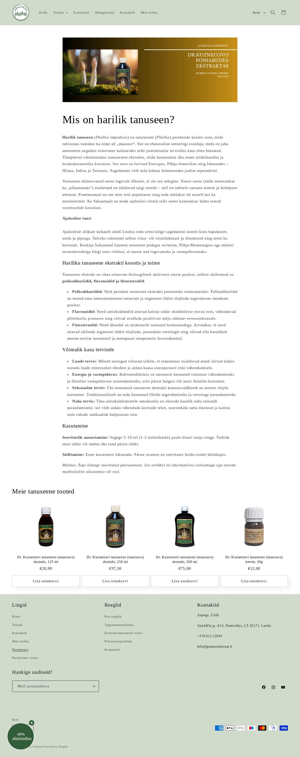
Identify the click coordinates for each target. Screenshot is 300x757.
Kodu (16, 616)
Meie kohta (20, 641)
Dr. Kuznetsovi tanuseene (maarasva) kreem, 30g (254, 559)
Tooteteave (20, 649)
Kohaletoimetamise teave (123, 633)
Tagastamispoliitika (119, 625)
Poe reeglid (113, 616)
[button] (60, 12)
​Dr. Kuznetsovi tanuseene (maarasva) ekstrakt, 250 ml (115, 559)
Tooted (17, 625)
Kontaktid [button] (208, 605)
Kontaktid (19, 633)
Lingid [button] (19, 605)
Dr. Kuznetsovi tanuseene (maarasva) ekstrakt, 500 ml (184, 559)
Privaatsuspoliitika (118, 641)
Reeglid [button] (113, 605)
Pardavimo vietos (25, 658)
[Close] (31, 722)
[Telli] (93, 686)
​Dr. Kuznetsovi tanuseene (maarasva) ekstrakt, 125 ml (45, 559)
